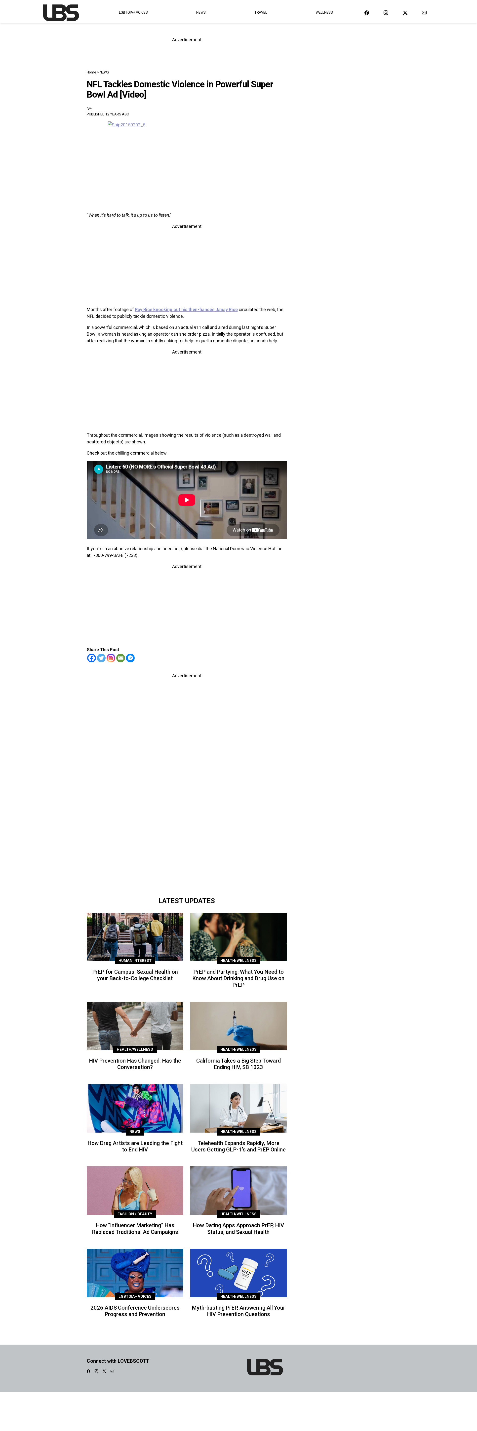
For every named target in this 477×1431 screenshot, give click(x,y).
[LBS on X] (405, 12)
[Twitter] (101, 658)
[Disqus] (187, 824)
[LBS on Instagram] (386, 12)
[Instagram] (111, 658)
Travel (260, 12)
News (201, 12)
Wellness (324, 12)
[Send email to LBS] (424, 12)
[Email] (120, 658)
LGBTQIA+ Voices (133, 12)
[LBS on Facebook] (366, 12)
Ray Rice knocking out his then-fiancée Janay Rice (186, 309)
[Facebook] (91, 658)
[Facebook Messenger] (130, 658)
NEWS (104, 72)
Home (91, 72)
